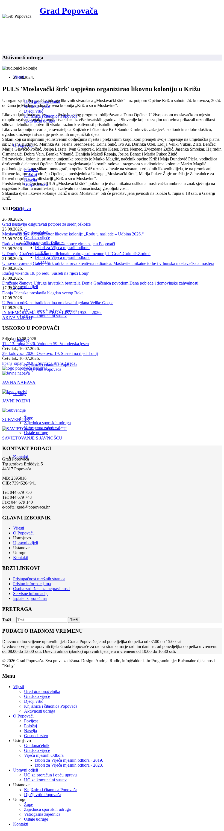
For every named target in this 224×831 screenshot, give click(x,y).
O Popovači (23, 533)
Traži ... (8, 619)
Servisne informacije (30, 593)
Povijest (31, 721)
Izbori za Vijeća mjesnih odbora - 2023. (69, 765)
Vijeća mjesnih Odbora (44, 755)
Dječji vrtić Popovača (42, 794)
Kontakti (20, 557)
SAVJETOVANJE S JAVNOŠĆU (32, 438)
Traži (74, 620)
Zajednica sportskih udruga (47, 422)
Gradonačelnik (36, 745)
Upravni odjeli (25, 286)
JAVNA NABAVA (19, 382)
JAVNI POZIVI (16, 401)
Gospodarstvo (36, 735)
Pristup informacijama (32, 583)
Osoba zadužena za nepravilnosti (41, 588)
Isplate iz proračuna (30, 598)
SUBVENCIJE (15, 419)
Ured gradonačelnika (42, 691)
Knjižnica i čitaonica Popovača (50, 706)
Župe (28, 804)
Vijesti (18, 528)
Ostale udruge (36, 432)
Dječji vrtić (33, 111)
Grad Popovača (69, 11)
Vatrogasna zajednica (42, 814)
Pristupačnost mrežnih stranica (39, 578)
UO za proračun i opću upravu (50, 775)
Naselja (30, 730)
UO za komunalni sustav (45, 315)
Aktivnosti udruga (39, 711)
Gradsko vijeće (37, 237)
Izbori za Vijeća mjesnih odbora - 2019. (69, 760)
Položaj (30, 726)
